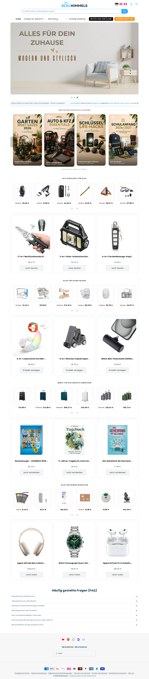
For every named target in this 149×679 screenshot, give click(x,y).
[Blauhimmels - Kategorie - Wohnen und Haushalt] (74, 58)
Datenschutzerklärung (38, 673)
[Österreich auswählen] (121, 4)
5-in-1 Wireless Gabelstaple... (75, 359)
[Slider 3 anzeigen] (77, 97)
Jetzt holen (31, 574)
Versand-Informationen (82, 673)
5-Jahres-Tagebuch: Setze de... (74, 461)
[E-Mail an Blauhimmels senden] (83, 639)
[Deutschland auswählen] (117, 4)
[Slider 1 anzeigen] (71, 97)
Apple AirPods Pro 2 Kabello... (117, 563)
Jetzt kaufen (31, 268)
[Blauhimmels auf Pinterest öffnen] (68, 639)
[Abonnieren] (92, 653)
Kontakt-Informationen (99, 673)
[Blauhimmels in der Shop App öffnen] (78, 639)
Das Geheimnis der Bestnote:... (117, 461)
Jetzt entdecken (74, 89)
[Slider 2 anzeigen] (74, 97)
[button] (34, 19)
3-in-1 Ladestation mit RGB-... (31, 359)
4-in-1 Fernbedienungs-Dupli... (117, 256)
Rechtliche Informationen (118, 673)
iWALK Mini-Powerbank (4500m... (117, 359)
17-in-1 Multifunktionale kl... (31, 256)
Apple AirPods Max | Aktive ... (31, 563)
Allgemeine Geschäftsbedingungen (60, 673)
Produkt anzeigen (31, 370)
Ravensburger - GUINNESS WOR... (31, 461)
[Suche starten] (124, 11)
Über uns (131, 673)
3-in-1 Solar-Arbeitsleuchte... (74, 256)
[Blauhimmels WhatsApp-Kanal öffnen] (73, 639)
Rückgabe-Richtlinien (22, 673)
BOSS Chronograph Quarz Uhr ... (74, 563)
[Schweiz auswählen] (125, 4)
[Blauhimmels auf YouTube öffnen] (63, 639)
